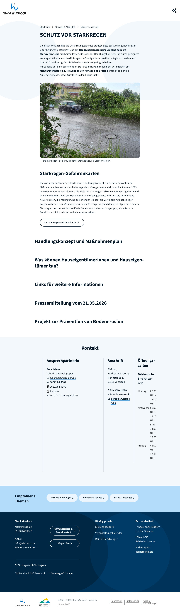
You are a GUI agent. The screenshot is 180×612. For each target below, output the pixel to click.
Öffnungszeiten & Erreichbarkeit (63, 530)
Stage (69, 573)
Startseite (45, 27)
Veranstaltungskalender (108, 533)
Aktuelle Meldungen (61, 497)
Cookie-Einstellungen (150, 602)
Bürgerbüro (63, 543)
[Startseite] (26, 602)
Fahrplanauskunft (120, 394)
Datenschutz (133, 601)
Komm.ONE (64, 604)
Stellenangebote (104, 527)
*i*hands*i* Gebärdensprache (145, 539)
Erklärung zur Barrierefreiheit (144, 550)
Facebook (40, 573)
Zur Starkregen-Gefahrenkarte (60, 222)
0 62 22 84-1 (31, 547)
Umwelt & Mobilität (65, 27)
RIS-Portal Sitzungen (106, 539)
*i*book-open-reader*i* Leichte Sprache (148, 529)
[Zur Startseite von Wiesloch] (14, 10)
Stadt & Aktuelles (123, 497)
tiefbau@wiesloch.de (120, 401)
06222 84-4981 (58, 382)
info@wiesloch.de (25, 543)
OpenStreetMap (119, 390)
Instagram (41, 565)
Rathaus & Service (92, 497)
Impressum (116, 601)
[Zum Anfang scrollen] (174, 604)
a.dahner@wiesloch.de (63, 378)
